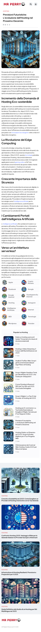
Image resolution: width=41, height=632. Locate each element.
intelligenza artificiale (21, 201)
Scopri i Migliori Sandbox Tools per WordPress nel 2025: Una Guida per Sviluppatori (26, 375)
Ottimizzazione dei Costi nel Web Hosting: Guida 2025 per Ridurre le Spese (26, 447)
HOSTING (4, 496)
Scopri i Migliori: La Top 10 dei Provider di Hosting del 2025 (25, 397)
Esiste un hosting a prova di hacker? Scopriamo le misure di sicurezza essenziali (26, 339)
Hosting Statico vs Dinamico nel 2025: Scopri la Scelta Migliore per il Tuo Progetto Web (25, 435)
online (22, 162)
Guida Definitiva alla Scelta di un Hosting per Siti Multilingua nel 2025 (19, 610)
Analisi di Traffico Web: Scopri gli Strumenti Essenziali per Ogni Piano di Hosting (25, 363)
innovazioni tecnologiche (20, 133)
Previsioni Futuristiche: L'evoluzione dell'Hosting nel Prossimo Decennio (25, 423)
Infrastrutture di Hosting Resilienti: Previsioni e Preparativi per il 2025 (18, 574)
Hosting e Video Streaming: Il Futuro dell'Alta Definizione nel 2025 (26, 351)
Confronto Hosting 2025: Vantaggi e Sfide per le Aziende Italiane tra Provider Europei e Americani (19, 537)
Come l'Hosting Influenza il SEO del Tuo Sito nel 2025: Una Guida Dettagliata (25, 386)
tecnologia (28, 155)
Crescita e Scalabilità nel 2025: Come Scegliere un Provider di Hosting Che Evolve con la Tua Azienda (19, 500)
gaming (17, 162)
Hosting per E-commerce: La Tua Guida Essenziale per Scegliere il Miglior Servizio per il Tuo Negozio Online (26, 411)
